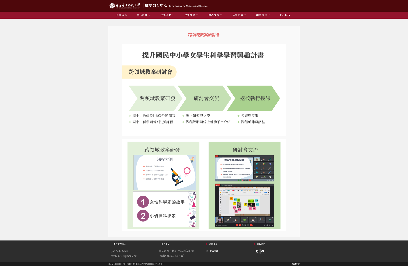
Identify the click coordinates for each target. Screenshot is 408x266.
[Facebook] (257, 251)
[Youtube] (262, 251)
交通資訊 (214, 251)
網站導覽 (296, 264)
